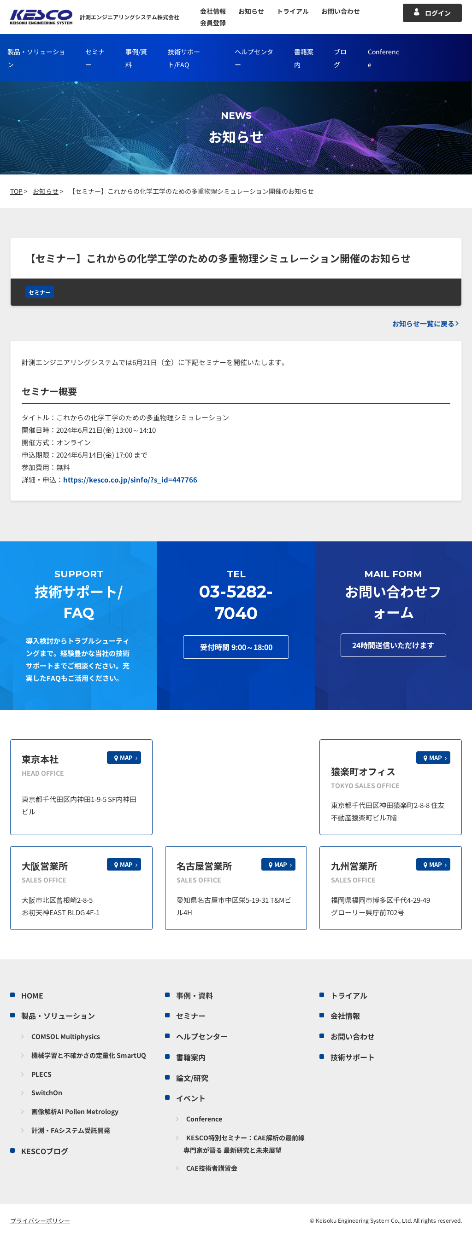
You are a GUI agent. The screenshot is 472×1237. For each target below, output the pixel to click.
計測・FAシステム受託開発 (70, 1130)
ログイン (438, 12)
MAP (126, 757)
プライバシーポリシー (40, 1220)
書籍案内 (191, 1057)
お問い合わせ (340, 11)
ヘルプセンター (202, 1036)
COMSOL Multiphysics (65, 1036)
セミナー (40, 292)
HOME (32, 995)
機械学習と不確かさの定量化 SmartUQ (88, 1055)
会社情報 (213, 11)
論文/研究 (192, 1077)
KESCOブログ (44, 1150)
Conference (204, 1118)
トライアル (293, 11)
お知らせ (251, 11)
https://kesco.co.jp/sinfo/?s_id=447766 (130, 479)
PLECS (41, 1074)
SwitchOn (46, 1092)
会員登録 (213, 22)
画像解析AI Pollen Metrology (74, 1111)
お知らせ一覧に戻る (423, 323)
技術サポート (352, 1057)
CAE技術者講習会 (211, 1168)
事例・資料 (194, 995)
